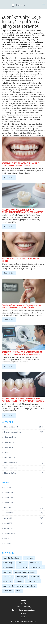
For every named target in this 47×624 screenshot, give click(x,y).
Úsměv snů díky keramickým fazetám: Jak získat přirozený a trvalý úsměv (21, 306)
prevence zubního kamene (13, 586)
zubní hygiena (22, 576)
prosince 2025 (23, 528)
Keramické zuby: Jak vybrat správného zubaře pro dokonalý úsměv (20, 164)
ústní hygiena (8, 567)
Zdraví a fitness (23, 457)
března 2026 (23, 513)
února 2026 (23, 518)
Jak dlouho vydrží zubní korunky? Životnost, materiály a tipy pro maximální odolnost (23, 211)
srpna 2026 (23, 487)
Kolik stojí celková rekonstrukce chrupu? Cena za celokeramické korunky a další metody (22, 353)
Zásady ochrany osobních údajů (23, 610)
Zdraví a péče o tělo (23, 463)
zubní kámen (22, 567)
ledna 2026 (23, 523)
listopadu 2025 (23, 533)
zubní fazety (7, 576)
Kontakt (23, 617)
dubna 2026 (23, 508)
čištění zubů (7, 590)
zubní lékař (31, 586)
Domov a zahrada (23, 468)
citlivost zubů (35, 562)
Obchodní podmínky (23, 606)
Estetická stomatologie (23, 432)
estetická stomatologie (11, 558)
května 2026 (23, 502)
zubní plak (7, 572)
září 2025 (23, 543)
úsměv (18, 590)
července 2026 (23, 492)
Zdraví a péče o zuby (23, 427)
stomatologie (8, 562)
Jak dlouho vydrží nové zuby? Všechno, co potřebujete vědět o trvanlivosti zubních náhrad (22, 400)
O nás (23, 603)
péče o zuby (29, 558)
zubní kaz (19, 581)
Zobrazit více (8, 177)
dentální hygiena (37, 567)
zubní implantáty (33, 581)
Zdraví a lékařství (23, 473)
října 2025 (23, 538)
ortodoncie (7, 581)
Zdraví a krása (23, 442)
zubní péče (35, 576)
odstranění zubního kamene (25, 572)
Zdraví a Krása (23, 447)
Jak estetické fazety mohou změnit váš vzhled (21, 260)
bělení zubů (22, 562)
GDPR (23, 613)
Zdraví (23, 452)
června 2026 (23, 497)
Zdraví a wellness (23, 437)
